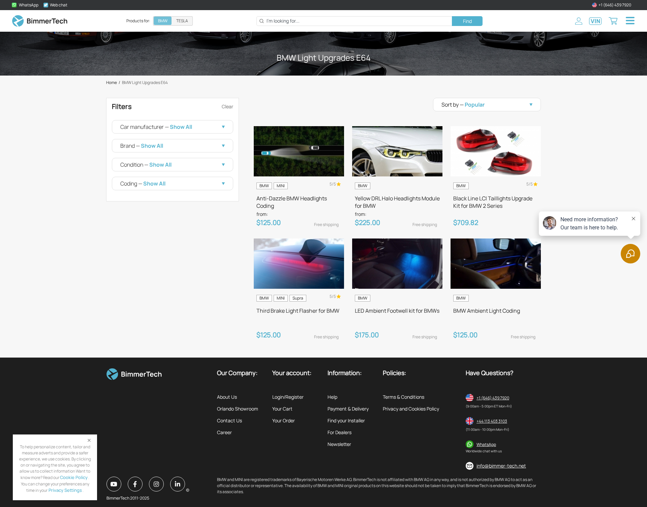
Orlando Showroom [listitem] (237, 408)
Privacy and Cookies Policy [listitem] (411, 408)
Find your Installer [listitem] (346, 420)
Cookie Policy (74, 477)
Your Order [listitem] (283, 420)
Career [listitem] (224, 432)
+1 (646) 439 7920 (492, 398)
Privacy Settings (65, 490)
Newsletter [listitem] (339, 444)
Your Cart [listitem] (282, 408)
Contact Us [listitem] (229, 420)
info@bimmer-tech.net (501, 465)
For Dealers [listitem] (339, 432)
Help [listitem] (332, 397)
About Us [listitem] (227, 397)
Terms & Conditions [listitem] (403, 397)
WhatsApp (486, 444)
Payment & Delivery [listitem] (348, 408)
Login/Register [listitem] (288, 397)
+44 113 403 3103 (491, 421)
